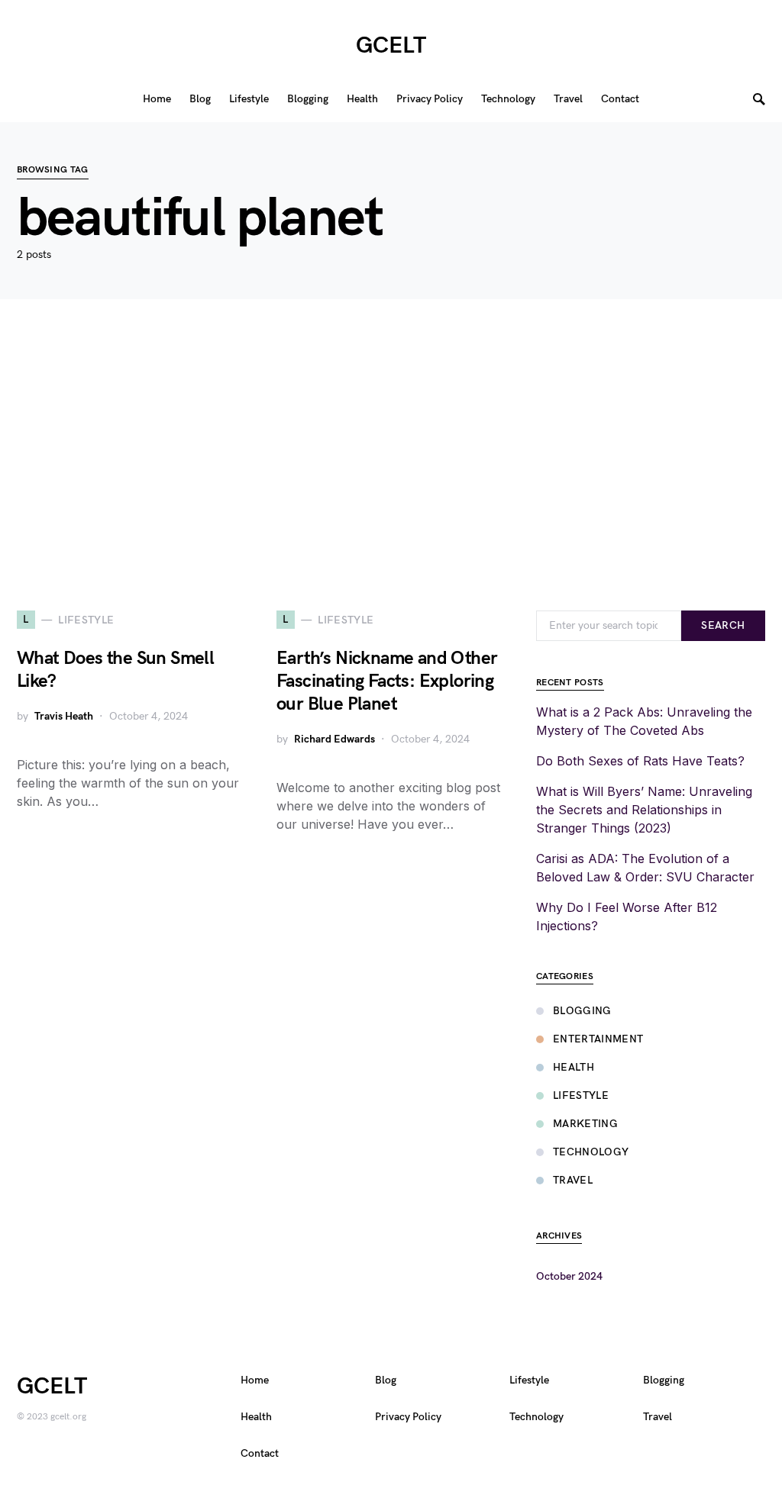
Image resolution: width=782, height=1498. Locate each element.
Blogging (582, 1010)
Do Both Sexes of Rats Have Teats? (640, 760)
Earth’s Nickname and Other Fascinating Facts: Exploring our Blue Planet (386, 681)
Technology (591, 1151)
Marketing (585, 1123)
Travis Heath (63, 716)
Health (573, 1067)
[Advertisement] (391, 455)
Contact (260, 1453)
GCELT (391, 46)
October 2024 (569, 1276)
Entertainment (598, 1038)
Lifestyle (581, 1095)
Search (723, 625)
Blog (385, 1380)
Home (255, 1380)
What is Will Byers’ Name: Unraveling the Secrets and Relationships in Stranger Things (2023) (644, 810)
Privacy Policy (408, 1416)
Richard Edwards (334, 739)
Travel (573, 1180)
